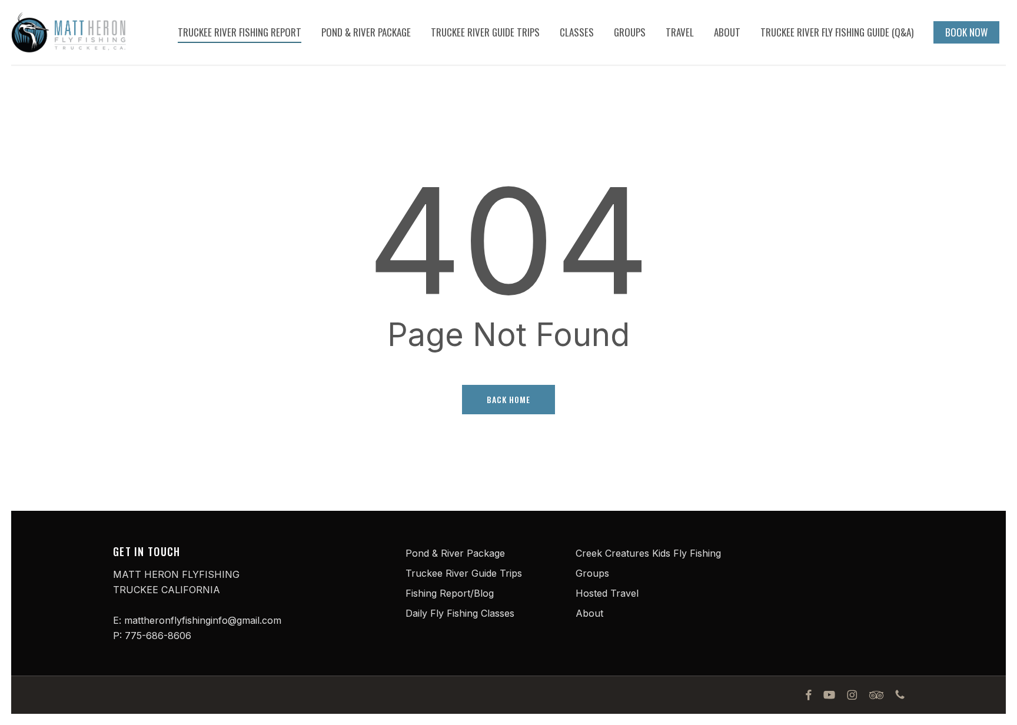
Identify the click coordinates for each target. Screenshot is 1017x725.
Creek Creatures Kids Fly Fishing (648, 553)
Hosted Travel (607, 593)
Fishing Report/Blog (450, 593)
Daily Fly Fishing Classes (460, 613)
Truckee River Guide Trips (464, 573)
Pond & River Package (455, 553)
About (589, 613)
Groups (592, 573)
